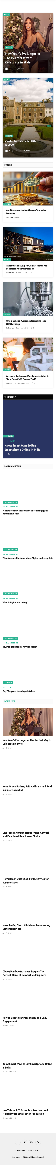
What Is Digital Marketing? (15, 602)
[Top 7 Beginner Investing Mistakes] (28, 668)
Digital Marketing (10, 502)
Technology (8, 436)
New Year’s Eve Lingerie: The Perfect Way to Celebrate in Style (22, 58)
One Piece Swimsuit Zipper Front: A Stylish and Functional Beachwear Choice (26, 834)
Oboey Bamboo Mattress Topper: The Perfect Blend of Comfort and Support (24, 973)
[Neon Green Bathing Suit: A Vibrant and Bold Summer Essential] (28, 768)
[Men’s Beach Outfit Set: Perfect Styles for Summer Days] (28, 860)
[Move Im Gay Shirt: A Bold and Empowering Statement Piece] (28, 907)
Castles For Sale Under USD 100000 (20, 143)
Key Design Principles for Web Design (20, 646)
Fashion (6, 14)
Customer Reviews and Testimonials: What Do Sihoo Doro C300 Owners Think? (27, 378)
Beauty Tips (8, 683)
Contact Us (20, 1151)
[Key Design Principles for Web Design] (28, 624)
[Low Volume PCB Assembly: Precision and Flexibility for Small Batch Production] (28, 1092)
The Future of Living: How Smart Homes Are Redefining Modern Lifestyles (26, 267)
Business (7, 204)
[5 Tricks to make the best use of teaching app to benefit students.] (28, 488)
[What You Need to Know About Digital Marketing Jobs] (28, 535)
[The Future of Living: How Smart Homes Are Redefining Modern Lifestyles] (28, 244)
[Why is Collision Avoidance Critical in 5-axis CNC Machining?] (28, 299)
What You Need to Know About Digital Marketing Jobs (28, 558)
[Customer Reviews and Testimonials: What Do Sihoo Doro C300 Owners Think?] (28, 355)
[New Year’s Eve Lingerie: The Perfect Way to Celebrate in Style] (28, 43)
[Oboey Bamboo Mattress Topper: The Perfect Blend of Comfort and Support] (28, 953)
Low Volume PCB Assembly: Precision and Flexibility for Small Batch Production (25, 1111)
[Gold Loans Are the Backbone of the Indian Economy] (28, 188)
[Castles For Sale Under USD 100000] (28, 117)
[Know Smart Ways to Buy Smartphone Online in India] (28, 420)
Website (6, 79)
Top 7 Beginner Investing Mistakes (19, 691)
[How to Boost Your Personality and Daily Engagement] (28, 999)
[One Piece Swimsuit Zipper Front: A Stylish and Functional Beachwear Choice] (28, 814)
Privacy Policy (34, 1151)
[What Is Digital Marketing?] (28, 579)
